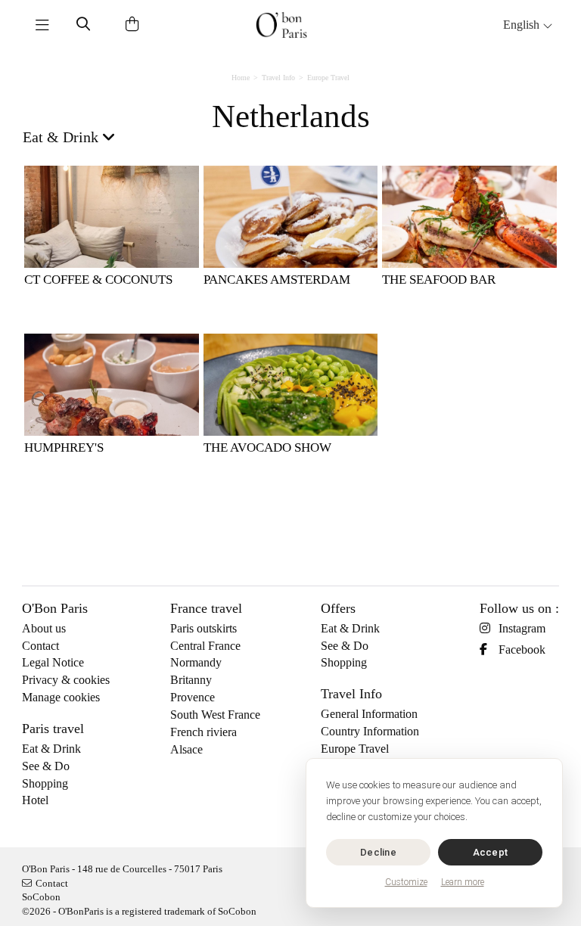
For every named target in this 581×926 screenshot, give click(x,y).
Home (240, 77)
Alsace (186, 749)
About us (44, 628)
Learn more (462, 882)
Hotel (35, 800)
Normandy (196, 662)
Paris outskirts (203, 628)
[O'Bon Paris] (281, 25)
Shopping (45, 783)
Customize (406, 882)
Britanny (191, 679)
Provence (192, 697)
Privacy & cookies (66, 679)
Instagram (522, 628)
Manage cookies (61, 697)
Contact (40, 645)
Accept (490, 852)
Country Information (370, 731)
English (522, 24)
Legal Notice (53, 662)
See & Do (46, 766)
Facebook (522, 649)
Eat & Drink (51, 748)
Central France (205, 645)
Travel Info (278, 77)
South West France (215, 714)
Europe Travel (328, 77)
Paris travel (53, 728)
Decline (378, 852)
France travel (206, 608)
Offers (338, 608)
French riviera (203, 732)
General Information (369, 713)
